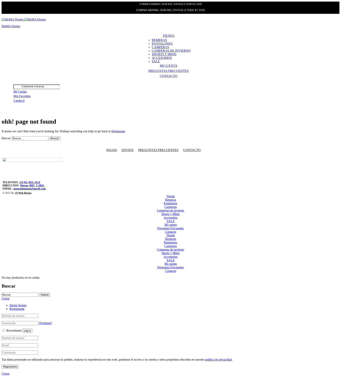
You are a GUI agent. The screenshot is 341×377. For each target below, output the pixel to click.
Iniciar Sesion (17, 305)
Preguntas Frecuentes (168, 70)
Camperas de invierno (171, 50)
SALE (156, 61)
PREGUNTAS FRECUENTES (158, 150)
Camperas (160, 47)
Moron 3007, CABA (32, 185)
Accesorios (162, 57)
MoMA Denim (11, 26)
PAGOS (111, 150)
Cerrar (5, 373)
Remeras (159, 40)
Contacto (168, 76)
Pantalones (162, 43)
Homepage (118, 131)
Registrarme (16, 308)
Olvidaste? (45, 323)
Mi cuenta (168, 65)
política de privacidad (218, 359)
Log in (27, 330)
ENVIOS (127, 150)
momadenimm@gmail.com (29, 188)
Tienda (169, 35)
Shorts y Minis (164, 54)
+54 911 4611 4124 (29, 182)
